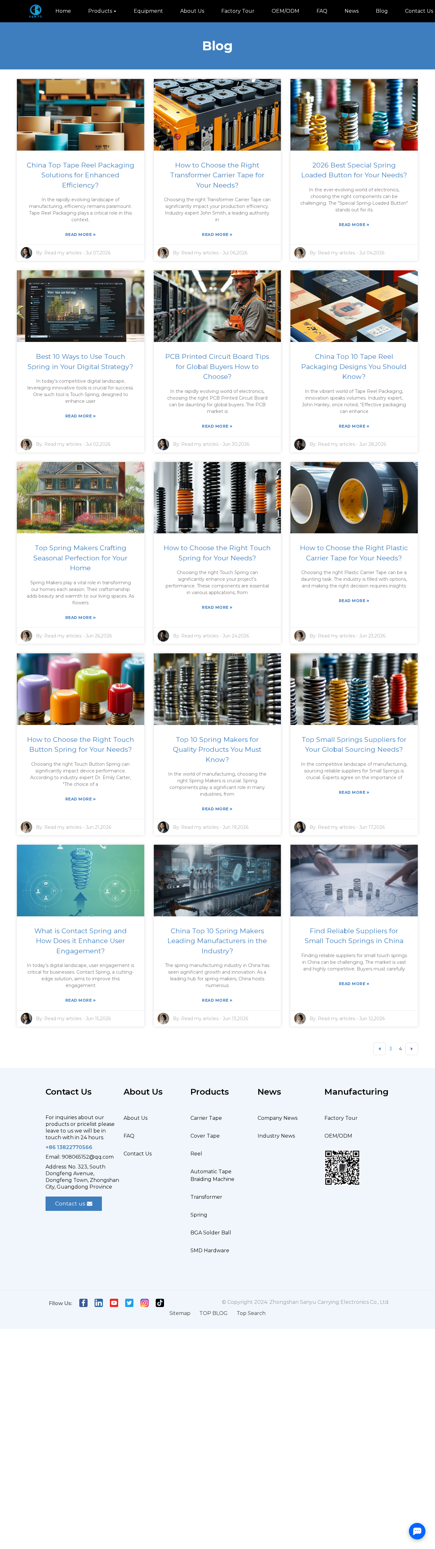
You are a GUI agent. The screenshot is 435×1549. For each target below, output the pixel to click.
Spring (198, 1215)
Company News (277, 1118)
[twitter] (129, 1302)
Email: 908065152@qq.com (80, 1157)
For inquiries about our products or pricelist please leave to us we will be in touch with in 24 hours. (80, 1127)
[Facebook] (83, 1302)
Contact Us (138, 1154)
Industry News (276, 1136)
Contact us (70, 1203)
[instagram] (144, 1302)
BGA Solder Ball (210, 1233)
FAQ (129, 1136)
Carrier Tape (206, 1118)
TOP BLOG (213, 1313)
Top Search (251, 1313)
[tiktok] (160, 1302)
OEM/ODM (338, 1136)
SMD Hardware (209, 1250)
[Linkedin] (99, 1302)
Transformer (206, 1197)
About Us (135, 1118)
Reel (196, 1154)
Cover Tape (205, 1136)
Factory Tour (341, 1118)
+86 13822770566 (69, 1147)
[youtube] (114, 1302)
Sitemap (179, 1313)
